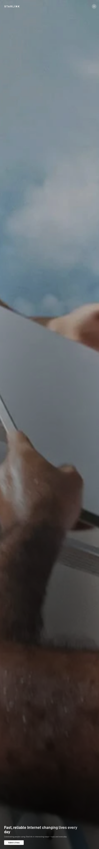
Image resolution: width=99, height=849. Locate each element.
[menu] (94, 6)
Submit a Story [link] (14, 842)
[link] (12, 6)
